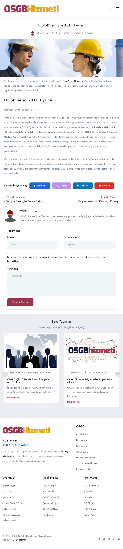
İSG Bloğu (48, 514)
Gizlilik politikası (50, 509)
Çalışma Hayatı (31, 372)
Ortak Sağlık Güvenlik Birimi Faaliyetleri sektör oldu (29, 381)
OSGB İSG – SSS (51, 497)
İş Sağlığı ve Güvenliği (71, 81)
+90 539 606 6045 (15, 445)
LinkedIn (84, 185)
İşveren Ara (81, 446)
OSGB (77, 32)
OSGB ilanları (82, 451)
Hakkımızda (48, 491)
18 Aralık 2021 (62, 32)
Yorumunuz (12, 269)
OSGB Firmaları (91, 485)
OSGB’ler (7, 491)
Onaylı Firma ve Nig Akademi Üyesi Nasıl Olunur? (90, 381)
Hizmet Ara (81, 440)
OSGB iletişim (49, 485)
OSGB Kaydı (82, 434)
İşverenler (6, 497)
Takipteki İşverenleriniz (86, 463)
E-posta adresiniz (73, 237)
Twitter (63, 185)
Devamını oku (13, 397)
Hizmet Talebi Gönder (12, 503)
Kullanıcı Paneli (83, 469)
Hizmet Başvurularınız (86, 457)
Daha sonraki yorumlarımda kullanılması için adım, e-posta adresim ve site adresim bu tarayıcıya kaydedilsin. (56, 259)
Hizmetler (88, 497)
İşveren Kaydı (8, 485)
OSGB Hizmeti (29, 211)
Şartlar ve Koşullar (51, 503)
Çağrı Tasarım (19, 539)
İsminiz (10, 237)
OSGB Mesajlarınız (11, 514)
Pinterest (106, 185)
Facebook (41, 185)
